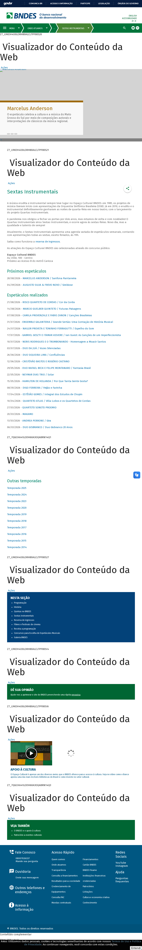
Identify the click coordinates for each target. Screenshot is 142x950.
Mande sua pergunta (27, 861)
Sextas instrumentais (24, 616)
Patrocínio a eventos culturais (28, 835)
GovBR (8, 3)
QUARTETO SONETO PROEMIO (39, 407)
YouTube (121, 862)
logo (36, 15)
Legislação (104, 3)
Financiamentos (90, 859)
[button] (4, 67)
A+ (133, 21)
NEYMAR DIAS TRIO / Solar (38, 374)
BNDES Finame (90, 870)
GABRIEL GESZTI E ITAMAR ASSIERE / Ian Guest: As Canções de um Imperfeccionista (71, 335)
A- (136, 21)
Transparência (59, 870)
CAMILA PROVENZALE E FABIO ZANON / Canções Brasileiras (57, 315)
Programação (20, 603)
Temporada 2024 (17, 494)
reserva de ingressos (48, 241)
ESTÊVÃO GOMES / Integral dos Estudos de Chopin (52, 394)
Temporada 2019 (16, 514)
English (133, 16)
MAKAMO (28, 414)
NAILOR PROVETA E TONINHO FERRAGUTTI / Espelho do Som (58, 328)
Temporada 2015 (16, 540)
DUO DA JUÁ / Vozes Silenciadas (42, 348)
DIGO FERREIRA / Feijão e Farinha (42, 387)
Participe (85, 3)
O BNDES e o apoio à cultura (27, 830)
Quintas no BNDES (22, 611)
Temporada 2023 (16, 501)
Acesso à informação (61, 3)
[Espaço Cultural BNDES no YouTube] (15, 133)
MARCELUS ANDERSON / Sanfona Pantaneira (49, 278)
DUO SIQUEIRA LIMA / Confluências (44, 354)
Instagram (122, 865)
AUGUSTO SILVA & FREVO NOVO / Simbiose (48, 284)
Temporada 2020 (16, 507)
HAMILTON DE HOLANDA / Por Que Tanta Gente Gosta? (55, 381)
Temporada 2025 (16, 488)
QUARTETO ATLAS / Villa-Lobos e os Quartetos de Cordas (57, 400)
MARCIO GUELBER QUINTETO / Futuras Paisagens (52, 308)
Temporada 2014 (17, 547)
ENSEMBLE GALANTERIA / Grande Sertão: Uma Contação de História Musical (67, 321)
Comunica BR (35, 3)
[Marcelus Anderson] (8, 133)
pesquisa (76, 695)
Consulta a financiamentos (65, 875)
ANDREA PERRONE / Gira (36, 420)
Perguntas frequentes (122, 880)
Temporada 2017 (16, 527)
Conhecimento (90, 902)
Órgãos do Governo (128, 3)
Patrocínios (88, 886)
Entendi (136, 948)
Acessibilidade (129, 18)
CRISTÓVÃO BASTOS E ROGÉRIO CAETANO (46, 361)
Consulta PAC (58, 897)
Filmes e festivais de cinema (27, 624)
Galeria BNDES (21, 637)
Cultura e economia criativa (96, 897)
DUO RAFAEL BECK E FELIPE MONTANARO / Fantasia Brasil (56, 368)
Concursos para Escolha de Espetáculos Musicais (37, 633)
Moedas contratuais (61, 902)
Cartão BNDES (89, 864)
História (17, 607)
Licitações (88, 891)
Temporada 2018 (16, 520)
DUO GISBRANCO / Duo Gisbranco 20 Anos (48, 427)
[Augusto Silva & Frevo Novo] (12, 133)
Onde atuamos (59, 864)
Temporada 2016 (16, 534)
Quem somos (58, 859)
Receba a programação (25, 629)
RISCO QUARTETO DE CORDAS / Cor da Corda (49, 302)
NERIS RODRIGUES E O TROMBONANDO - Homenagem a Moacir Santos (64, 341)
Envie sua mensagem (27, 877)
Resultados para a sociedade (66, 881)
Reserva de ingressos (24, 620)
